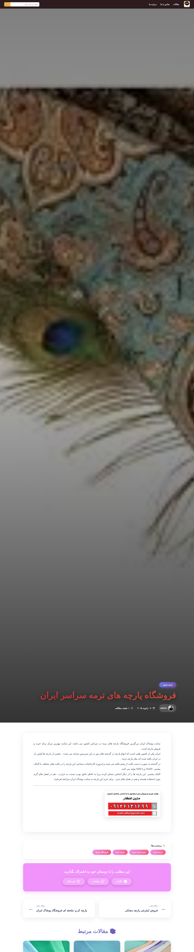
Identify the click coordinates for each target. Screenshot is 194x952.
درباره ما (153, 4)
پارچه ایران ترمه (139, 852)
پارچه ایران (157, 852)
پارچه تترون (167, 685)
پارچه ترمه (120, 852)
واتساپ (95, 881)
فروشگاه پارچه (102, 852)
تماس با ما (164, 4)
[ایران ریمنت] (187, 4)
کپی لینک (71, 881)
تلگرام (119, 881)
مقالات (176, 4)
